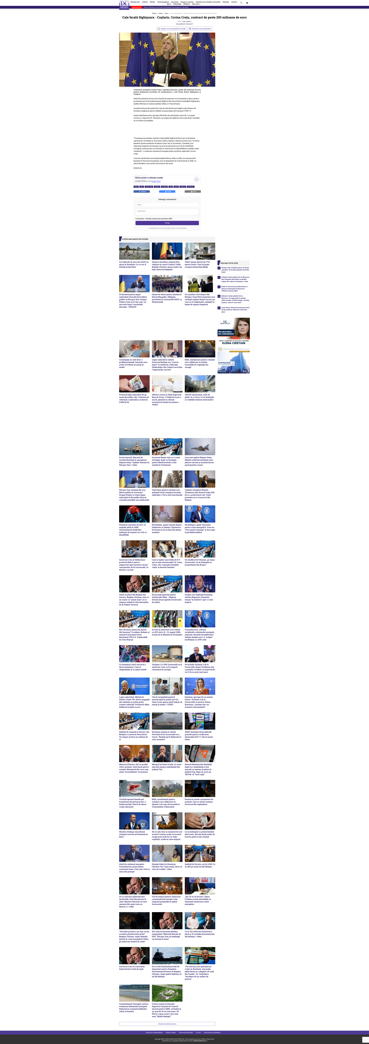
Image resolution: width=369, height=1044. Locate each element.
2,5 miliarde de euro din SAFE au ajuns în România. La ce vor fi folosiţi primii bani (134, 264)
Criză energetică (163, 2)
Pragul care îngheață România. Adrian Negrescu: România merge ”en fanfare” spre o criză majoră (199, 598)
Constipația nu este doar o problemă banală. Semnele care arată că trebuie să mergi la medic (133, 363)
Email (194, 191)
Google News (155, 181)
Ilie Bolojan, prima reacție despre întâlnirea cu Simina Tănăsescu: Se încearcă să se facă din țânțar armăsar (167, 528)
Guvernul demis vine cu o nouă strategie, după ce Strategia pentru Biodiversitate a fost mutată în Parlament (166, 461)
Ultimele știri (135, 2)
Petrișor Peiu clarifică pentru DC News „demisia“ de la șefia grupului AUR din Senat (235, 270)
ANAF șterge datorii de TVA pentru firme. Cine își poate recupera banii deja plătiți (197, 264)
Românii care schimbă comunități (208, 2)
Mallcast (186, 4)
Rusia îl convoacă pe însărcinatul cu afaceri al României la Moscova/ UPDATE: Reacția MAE (234, 288)
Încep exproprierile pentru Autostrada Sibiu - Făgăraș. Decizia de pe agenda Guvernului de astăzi (166, 598)
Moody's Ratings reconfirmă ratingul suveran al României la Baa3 (133, 834)
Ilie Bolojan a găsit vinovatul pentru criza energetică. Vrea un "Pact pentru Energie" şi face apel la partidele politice (200, 528)
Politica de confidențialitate (154, 1032)
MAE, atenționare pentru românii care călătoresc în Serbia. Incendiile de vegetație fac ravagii (200, 363)
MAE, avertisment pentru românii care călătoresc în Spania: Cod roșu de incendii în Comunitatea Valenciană (166, 803)
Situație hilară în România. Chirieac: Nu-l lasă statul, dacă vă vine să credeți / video (167, 866)
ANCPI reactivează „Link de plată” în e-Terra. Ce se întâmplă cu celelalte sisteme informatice (199, 397)
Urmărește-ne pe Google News (201, 29)
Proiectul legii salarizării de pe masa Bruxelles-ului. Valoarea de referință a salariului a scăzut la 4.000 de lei (134, 398)
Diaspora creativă (187, 2)
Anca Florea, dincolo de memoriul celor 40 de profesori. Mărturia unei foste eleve (235, 309)
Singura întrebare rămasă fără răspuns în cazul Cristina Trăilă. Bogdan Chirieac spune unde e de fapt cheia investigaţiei (167, 266)
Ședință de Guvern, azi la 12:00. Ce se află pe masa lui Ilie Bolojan (200, 865)
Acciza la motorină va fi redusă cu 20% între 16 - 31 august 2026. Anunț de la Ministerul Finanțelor (167, 632)
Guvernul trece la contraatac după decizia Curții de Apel (132, 967)
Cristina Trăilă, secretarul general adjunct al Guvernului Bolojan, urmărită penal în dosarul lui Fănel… (175, 7)
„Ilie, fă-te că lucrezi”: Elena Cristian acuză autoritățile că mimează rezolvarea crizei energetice (198, 900)
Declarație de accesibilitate (212, 1032)
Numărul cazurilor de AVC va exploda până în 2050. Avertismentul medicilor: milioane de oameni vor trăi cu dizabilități (133, 529)
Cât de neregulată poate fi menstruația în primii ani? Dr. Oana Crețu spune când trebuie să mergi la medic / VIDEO (167, 701)
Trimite (167, 223)
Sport (169, 4)
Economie (174, 2)
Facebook (143, 191)
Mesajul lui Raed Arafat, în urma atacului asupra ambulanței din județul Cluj (166, 767)
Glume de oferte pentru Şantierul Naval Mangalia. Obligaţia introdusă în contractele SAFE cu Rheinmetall (167, 298)
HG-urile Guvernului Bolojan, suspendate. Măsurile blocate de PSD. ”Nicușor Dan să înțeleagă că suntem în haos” (166, 935)
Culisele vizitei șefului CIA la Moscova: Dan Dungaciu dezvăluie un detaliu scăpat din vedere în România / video (235, 279)
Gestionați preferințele (186, 1032)
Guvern (166, 13)
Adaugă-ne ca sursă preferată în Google (173, 29)
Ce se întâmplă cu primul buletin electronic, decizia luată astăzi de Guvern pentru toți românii (200, 834)
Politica (160, 13)
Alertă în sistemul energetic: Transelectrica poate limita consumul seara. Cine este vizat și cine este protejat (134, 868)
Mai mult (196, 4)
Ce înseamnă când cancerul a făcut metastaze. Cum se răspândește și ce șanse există (132, 667)
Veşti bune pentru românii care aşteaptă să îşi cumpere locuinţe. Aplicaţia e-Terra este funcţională (167, 492)
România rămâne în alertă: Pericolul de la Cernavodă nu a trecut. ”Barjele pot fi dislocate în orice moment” (166, 736)
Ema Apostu (186, 21)
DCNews (124, 5)
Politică (145, 2)
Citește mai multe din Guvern (167, 1024)
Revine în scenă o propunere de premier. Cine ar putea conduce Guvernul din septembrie (199, 801)
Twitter (169, 191)
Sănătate (226, 2)
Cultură (234, 2)
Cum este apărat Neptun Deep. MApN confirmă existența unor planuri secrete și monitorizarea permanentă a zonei (199, 461)
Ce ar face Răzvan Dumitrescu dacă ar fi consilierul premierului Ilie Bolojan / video (199, 934)
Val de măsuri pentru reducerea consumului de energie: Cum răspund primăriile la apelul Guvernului (166, 900)
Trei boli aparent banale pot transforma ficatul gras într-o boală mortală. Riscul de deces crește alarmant (132, 803)
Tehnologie (177, 4)
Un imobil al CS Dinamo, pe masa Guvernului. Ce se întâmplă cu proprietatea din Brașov (200, 562)
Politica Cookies (171, 1032)
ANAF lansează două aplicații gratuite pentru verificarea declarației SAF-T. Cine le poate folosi (199, 736)
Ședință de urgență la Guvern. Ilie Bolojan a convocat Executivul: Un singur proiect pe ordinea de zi (134, 736)
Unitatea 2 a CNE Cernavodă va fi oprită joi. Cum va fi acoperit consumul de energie (167, 667)
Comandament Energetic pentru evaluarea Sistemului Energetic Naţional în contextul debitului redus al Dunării (133, 1008)
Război (152, 2)
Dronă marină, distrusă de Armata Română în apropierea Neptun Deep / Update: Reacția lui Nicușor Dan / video (134, 461)
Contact (198, 1032)
